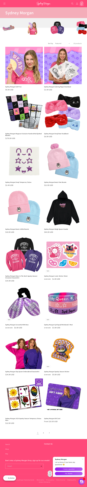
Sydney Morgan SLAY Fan (13, 87)
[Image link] (14, 34)
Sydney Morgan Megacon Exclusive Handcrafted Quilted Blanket (23, 134)
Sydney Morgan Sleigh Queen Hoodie (56, 229)
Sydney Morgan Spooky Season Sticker (56, 372)
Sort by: (50, 43)
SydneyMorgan (19, 480)
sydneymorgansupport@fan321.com (58, 448)
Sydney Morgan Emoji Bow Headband (56, 134)
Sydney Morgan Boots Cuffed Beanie (17, 229)
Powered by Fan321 (29, 480)
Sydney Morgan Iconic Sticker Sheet (56, 276)
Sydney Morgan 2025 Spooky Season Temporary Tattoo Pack (23, 419)
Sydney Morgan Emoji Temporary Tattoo (18, 182)
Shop (7, 449)
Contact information (44, 482)
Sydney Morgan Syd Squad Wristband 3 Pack (58, 325)
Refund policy (40, 480)
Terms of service (60, 480)
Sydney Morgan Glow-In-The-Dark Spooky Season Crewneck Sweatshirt (21, 277)
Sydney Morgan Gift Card (52, 418)
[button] (4, 3)
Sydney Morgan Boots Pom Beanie (55, 182)
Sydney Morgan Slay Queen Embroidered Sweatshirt (22, 372)
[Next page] (49, 432)
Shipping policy (71, 480)
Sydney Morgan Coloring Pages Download (57, 87)
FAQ (6, 454)
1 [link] (37, 433)
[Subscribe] (41, 466)
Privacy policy (50, 480)
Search (7, 444)
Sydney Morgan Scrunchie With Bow (17, 325)
